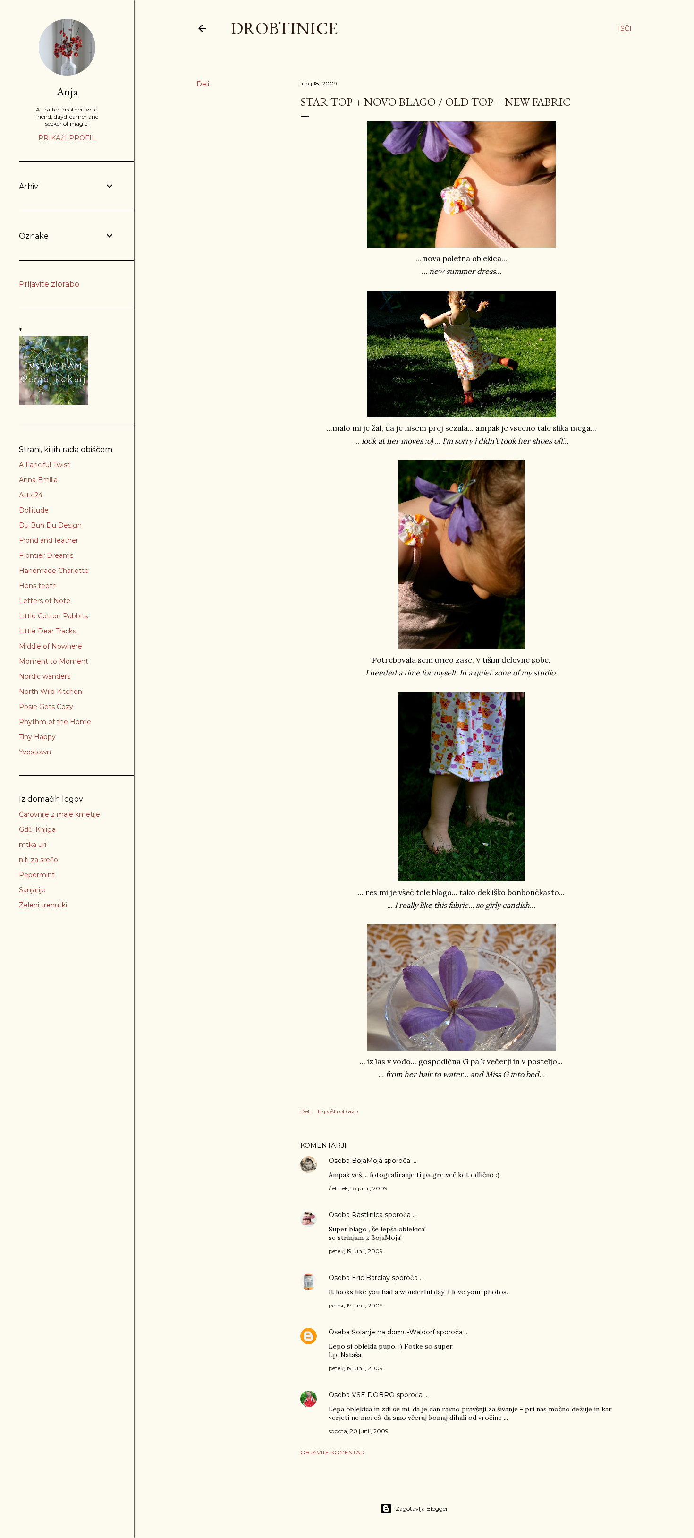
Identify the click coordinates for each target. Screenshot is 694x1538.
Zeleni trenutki (43, 905)
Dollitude (34, 510)
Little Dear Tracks (47, 631)
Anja (67, 91)
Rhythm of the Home (55, 722)
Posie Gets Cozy (46, 706)
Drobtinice (284, 28)
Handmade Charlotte (54, 570)
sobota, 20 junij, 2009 (359, 1431)
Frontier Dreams (46, 555)
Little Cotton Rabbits (53, 616)
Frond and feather (48, 540)
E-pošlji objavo (338, 1111)
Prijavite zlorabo (49, 284)
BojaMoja (367, 1160)
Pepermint (37, 875)
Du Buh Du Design (50, 525)
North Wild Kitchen (50, 691)
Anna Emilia (38, 480)
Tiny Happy (37, 737)
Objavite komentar (332, 1452)
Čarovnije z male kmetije (59, 814)
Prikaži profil (67, 138)
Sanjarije (32, 890)
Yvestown (35, 752)
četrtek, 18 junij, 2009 (358, 1188)
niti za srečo (38, 859)
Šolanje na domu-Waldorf (393, 1332)
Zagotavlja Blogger (422, 1508)
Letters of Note (44, 601)
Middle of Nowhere (50, 646)
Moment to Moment (53, 661)
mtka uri (32, 844)
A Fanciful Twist (44, 465)
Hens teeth (38, 585)
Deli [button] (202, 84)
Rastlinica (367, 1215)
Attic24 (30, 495)
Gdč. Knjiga (37, 829)
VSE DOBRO (374, 1395)
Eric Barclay (371, 1277)
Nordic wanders (44, 676)
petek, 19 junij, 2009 (356, 1251)
